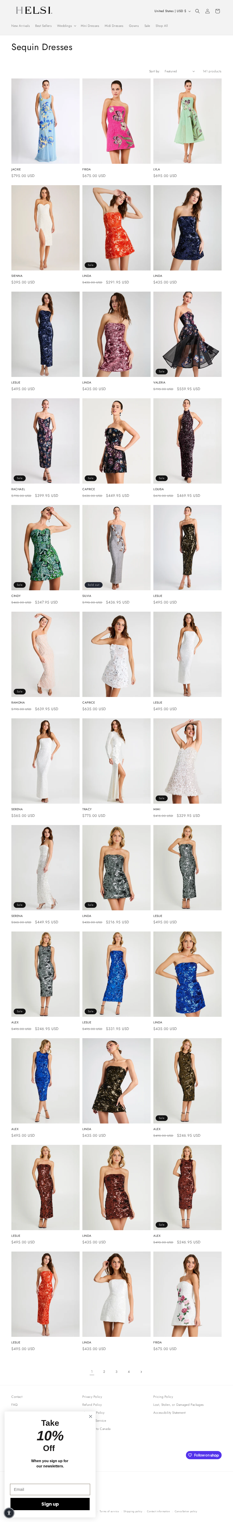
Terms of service (109, 1511)
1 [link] (92, 1371)
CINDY (16, 596)
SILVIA (86, 596)
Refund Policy (92, 1404)
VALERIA (159, 383)
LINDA (86, 276)
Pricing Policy (163, 1396)
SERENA (17, 809)
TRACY (87, 809)
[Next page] (141, 1372)
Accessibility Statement (169, 1412)
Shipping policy (133, 1511)
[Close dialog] (90, 1416)
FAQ (14, 1404)
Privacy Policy (92, 1396)
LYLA (156, 170)
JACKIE (16, 170)
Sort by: (154, 71)
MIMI (156, 809)
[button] (66, 25)
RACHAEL (18, 489)
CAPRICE (88, 489)
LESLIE (15, 383)
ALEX (14, 1023)
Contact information (158, 1511)
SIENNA (17, 276)
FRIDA (86, 170)
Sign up (50, 1504)
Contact (16, 1396)
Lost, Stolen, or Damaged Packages (178, 1404)
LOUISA (158, 489)
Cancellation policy (186, 1511)
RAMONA (18, 703)
